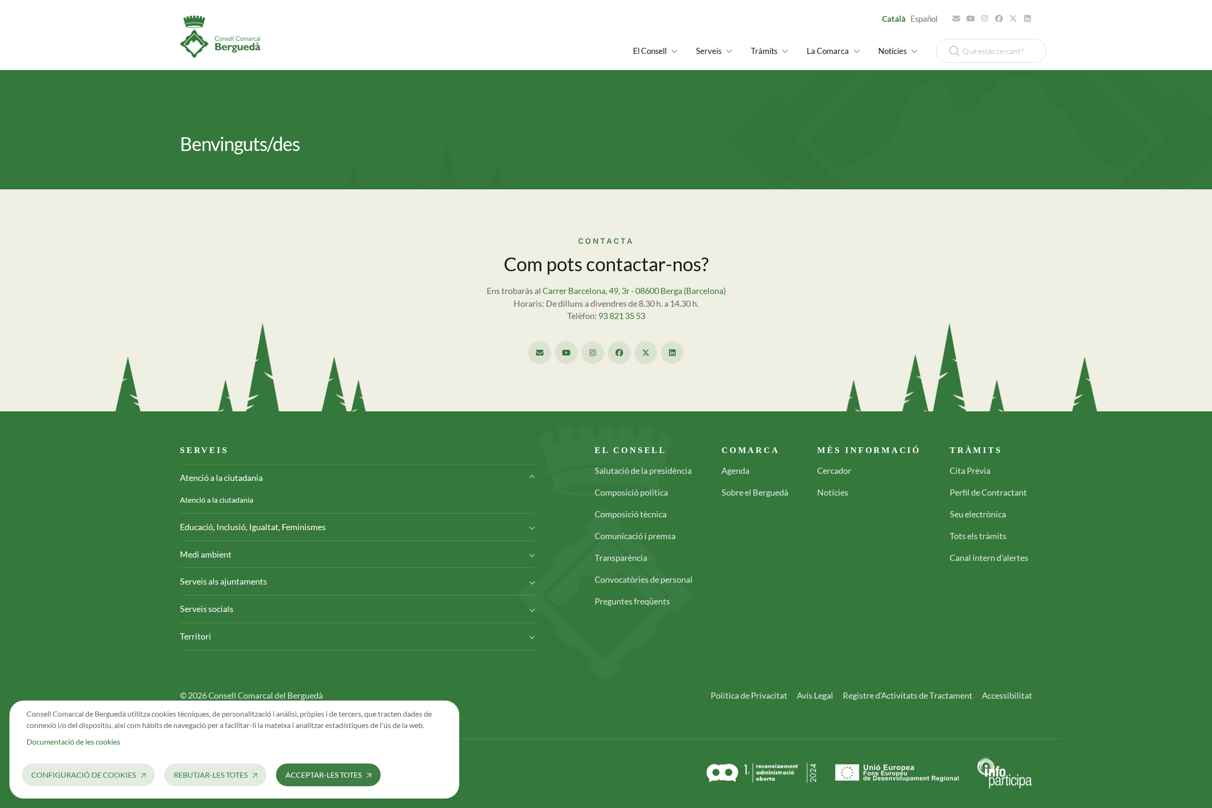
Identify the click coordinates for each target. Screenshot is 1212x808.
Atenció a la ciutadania (221, 477)
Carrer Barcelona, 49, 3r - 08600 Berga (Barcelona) (634, 291)
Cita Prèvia (970, 470)
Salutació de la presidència (643, 470)
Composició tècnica (631, 514)
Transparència (621, 557)
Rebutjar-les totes (211, 774)
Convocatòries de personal (644, 579)
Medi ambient (206, 554)
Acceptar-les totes (323, 774)
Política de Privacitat (749, 695)
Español (923, 19)
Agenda (735, 470)
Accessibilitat (1007, 695)
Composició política (631, 492)
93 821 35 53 (621, 316)
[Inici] (224, 37)
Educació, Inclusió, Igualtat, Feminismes (253, 527)
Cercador (834, 470)
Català (894, 19)
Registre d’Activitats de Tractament (907, 695)
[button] (655, 51)
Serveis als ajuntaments (223, 581)
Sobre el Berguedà (755, 492)
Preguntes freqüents (632, 601)
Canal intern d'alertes (989, 557)
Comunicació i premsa (635, 536)
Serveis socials (206, 609)
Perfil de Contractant (988, 492)
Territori (195, 636)
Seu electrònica (978, 514)
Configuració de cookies (83, 774)
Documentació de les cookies (73, 741)
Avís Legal (815, 695)
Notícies (832, 492)
